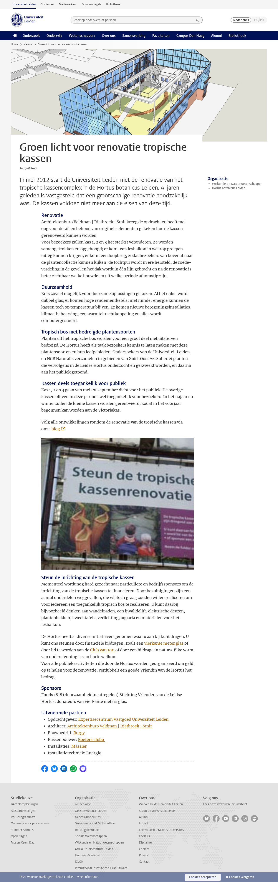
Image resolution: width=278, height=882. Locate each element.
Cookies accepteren (202, 877)
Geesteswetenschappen (91, 811)
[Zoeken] (197, 20)
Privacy (144, 855)
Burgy (79, 732)
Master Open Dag (23, 842)
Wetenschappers (82, 35)
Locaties (144, 836)
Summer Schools (22, 830)
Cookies (144, 849)
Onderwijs (54, 35)
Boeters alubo (91, 739)
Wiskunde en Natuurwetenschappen (237, 184)
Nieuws (27, 44)
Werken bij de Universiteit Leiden (161, 804)
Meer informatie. (88, 877)
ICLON (79, 862)
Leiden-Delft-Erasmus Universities (161, 830)
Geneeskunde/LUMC (88, 817)
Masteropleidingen (23, 811)
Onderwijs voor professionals (30, 823)
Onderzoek (31, 35)
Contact (144, 862)
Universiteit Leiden (24, 4)
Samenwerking (134, 35)
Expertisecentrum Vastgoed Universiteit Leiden (123, 719)
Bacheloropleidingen (24, 804)
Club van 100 (102, 649)
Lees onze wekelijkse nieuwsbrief (225, 804)
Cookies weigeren (241, 877)
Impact (143, 823)
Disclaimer (146, 842)
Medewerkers (67, 4)
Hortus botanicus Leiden (228, 188)
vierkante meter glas (164, 643)
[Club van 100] (114, 649)
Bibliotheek (113, 4)
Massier (79, 746)
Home (14, 44)
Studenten (47, 4)
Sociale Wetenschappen (91, 836)
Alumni (216, 35)
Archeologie (83, 804)
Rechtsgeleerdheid (87, 830)
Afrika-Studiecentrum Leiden (94, 849)
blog (55, 428)
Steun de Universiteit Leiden (157, 811)
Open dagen (19, 836)
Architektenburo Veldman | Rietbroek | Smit (110, 726)
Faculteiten (161, 35)
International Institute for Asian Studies (101, 868)
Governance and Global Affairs (95, 823)
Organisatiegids (91, 4)
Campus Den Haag (190, 35)
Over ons (109, 35)
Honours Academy (87, 855)
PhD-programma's (23, 817)
